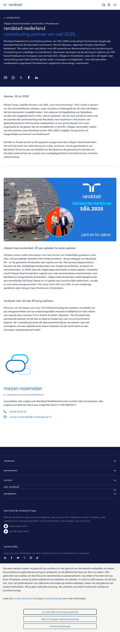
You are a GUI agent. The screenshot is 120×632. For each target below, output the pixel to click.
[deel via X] (21, 77)
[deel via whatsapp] (13, 77)
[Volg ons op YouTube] (19, 557)
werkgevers (10, 493)
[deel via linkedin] (36, 77)
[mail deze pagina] (5, 77)
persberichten (13, 17)
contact (8, 480)
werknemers (10, 470)
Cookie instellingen (60, 626)
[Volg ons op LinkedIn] (6, 557)
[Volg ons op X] (25, 557)
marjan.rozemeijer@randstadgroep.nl (30, 416)
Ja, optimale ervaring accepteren (60, 611)
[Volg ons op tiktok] (38, 557)
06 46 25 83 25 (18, 411)
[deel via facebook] (28, 77)
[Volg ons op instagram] (31, 557)
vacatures (9, 460)
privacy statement (23, 598)
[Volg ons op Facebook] (12, 557)
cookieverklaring (52, 598)
